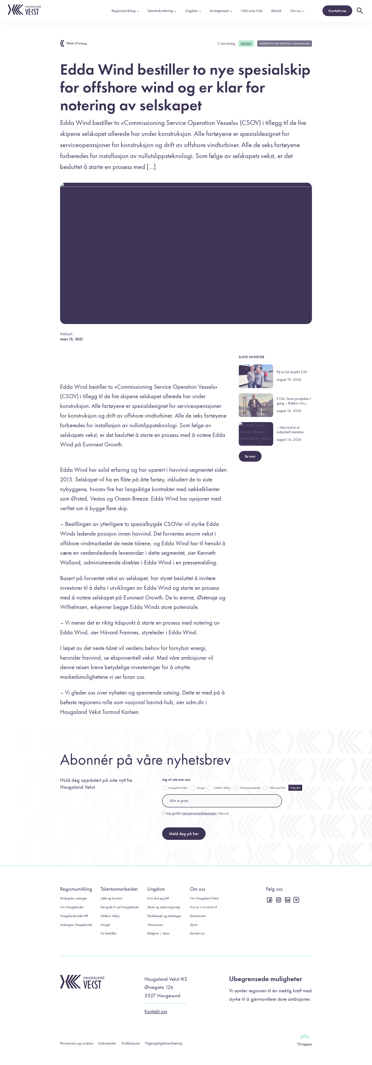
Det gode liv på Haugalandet (120, 907)
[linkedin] (288, 899)
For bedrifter (109, 933)
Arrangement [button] (219, 10)
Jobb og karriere (111, 898)
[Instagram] (279, 899)
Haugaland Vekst (178, 788)
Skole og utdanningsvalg (163, 907)
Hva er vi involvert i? (203, 907)
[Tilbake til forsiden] (24, 13)
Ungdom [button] (191, 10)
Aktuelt (246, 43)
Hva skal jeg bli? (158, 898)
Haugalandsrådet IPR (74, 916)
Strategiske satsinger (73, 898)
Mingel (201, 788)
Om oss (197, 888)
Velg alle (295, 788)
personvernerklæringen (199, 813)
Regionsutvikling (76, 888)
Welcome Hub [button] (251, 10)
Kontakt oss (337, 10)
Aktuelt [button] (276, 10)
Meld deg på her (184, 833)
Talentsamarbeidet (250, 788)
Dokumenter (198, 916)
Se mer (250, 456)
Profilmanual (130, 1043)
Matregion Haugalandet (76, 924)
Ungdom (156, 888)
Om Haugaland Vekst (204, 898)
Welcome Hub (277, 788)
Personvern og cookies (76, 1043)
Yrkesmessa (155, 924)
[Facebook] (270, 899)
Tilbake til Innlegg (76, 43)
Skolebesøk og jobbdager (164, 916)
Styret (193, 924)
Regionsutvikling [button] (123, 10)
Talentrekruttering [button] (160, 10)
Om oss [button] (295, 10)
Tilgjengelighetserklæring (163, 1043)
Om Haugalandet (71, 907)
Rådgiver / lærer (158, 933)
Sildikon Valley (222, 788)
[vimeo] (297, 900)
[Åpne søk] (360, 10)
